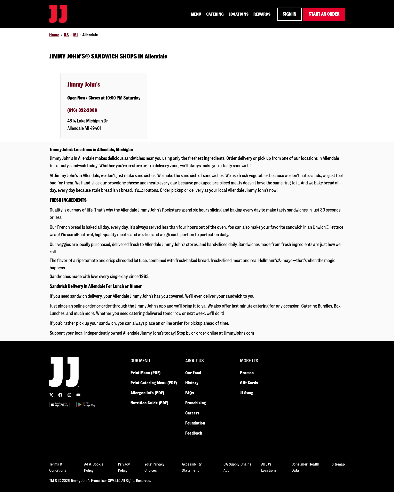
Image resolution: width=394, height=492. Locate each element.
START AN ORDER (324, 14)
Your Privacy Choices (154, 467)
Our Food (193, 373)
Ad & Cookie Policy (94, 467)
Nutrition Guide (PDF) (149, 403)
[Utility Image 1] (59, 404)
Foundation (195, 423)
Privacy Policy (124, 467)
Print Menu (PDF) (146, 373)
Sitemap (338, 464)
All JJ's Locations (269, 467)
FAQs (189, 393)
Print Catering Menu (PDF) (154, 383)
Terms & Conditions (57, 467)
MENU (196, 14)
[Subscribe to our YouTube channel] (78, 395)
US (66, 35)
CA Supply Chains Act (237, 467)
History (191, 383)
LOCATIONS (239, 14)
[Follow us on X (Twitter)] (51, 395)
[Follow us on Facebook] (60, 395)
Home (54, 35)
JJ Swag (246, 393)
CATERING (215, 14)
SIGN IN (289, 14)
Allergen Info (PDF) (147, 393)
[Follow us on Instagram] (69, 395)
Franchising (195, 403)
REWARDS (262, 14)
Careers (192, 413)
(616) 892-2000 (82, 110)
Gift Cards (249, 383)
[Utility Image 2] (86, 404)
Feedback (193, 433)
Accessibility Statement (192, 467)
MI (75, 35)
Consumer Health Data (305, 467)
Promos (247, 373)
